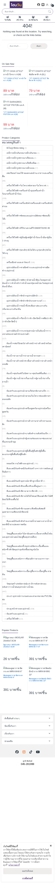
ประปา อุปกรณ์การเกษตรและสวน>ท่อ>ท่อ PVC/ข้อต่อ (27, 598)
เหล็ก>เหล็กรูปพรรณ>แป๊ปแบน (20, 158)
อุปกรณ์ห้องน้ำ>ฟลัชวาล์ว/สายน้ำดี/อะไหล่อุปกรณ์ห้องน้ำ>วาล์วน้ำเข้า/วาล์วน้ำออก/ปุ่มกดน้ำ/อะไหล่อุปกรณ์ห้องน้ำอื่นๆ (27, 283)
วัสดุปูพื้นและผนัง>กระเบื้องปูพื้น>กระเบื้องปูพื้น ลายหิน (26, 573)
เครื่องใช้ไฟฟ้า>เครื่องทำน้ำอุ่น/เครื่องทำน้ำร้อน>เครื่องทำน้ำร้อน (23, 192)
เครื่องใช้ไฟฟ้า (13, 619)
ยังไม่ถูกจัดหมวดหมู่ (15, 148)
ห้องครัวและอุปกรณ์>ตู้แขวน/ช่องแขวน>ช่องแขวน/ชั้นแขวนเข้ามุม (27, 440)
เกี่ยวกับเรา (46, 20)
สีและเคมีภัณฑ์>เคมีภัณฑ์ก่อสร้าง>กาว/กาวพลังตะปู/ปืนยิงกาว (27, 470)
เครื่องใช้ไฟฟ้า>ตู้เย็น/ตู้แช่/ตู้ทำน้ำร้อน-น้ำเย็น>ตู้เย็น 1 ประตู (27, 239)
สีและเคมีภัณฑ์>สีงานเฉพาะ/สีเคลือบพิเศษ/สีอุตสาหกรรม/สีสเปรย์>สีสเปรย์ (23, 510)
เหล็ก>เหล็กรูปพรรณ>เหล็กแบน (20, 168)
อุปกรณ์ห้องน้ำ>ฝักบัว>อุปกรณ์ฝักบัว (23, 296)
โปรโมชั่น (8, 20)
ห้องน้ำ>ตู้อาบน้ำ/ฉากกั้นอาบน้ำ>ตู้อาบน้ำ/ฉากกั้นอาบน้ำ (26, 380)
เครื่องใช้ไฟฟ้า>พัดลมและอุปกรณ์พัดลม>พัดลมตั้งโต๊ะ (26, 217)
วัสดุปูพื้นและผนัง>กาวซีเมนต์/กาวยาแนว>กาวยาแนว (25, 560)
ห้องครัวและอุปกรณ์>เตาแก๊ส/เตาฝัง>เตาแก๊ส (26, 391)
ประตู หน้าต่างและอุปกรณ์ (18, 609)
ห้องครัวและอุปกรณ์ (15, 614)
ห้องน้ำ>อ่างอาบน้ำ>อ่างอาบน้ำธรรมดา (24, 356)
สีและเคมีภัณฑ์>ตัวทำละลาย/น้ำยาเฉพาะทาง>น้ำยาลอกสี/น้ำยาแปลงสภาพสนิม (27, 523)
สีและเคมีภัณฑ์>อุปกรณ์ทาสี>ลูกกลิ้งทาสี (24, 481)
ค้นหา (49, 12)
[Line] (43, 4)
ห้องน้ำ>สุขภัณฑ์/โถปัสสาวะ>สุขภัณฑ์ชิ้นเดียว (27, 373)
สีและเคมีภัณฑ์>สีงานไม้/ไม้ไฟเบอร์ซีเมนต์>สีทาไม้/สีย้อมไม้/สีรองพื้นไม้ (27, 497)
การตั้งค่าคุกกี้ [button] (27, 878)
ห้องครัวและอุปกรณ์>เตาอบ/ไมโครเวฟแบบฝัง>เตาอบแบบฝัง (26, 397)
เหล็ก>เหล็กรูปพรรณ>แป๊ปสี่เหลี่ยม (22, 163)
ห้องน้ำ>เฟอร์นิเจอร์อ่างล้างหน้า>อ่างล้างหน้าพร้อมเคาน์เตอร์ (26, 345)
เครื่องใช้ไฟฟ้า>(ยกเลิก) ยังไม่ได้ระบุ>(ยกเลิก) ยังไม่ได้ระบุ (26, 251)
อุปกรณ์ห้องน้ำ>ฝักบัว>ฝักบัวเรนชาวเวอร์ (24, 301)
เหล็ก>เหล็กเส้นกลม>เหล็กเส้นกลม (22, 153)
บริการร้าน (19, 20)
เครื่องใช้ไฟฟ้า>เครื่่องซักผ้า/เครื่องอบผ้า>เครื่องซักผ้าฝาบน (27, 205)
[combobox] (24, 12)
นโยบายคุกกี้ (14, 865)
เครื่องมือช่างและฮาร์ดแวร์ (18, 262)
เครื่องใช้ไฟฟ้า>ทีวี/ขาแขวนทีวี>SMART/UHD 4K (28, 228)
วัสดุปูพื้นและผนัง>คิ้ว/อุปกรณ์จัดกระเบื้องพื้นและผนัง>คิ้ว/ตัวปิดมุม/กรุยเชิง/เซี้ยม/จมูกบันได (25, 548)
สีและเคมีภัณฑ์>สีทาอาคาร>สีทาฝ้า (22, 491)
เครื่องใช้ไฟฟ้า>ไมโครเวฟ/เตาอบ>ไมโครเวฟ (26, 185)
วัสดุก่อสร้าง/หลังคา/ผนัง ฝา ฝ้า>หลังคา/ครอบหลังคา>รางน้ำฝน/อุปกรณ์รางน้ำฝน (24, 585)
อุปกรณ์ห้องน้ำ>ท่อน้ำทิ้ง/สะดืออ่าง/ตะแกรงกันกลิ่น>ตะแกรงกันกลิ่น (24, 307)
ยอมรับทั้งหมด (27, 871)
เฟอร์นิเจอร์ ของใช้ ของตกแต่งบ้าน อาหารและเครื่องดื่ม (27, 175)
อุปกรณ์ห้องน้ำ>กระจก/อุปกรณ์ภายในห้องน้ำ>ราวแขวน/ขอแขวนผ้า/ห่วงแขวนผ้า (26, 332)
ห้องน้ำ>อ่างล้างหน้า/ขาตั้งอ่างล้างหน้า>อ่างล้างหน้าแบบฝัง (27, 362)
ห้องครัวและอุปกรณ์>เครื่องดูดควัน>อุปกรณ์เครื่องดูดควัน (26, 410)
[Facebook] (38, 4)
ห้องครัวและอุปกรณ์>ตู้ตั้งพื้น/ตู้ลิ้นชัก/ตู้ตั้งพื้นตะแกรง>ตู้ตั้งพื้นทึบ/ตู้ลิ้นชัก (24, 452)
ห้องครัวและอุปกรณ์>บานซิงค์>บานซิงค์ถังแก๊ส (27, 433)
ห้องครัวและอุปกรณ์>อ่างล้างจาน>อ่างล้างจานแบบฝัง (26, 422)
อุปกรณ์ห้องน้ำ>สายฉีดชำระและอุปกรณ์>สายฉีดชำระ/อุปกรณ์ (25, 269)
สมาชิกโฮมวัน (33, 20)
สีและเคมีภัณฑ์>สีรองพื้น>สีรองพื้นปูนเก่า (24, 486)
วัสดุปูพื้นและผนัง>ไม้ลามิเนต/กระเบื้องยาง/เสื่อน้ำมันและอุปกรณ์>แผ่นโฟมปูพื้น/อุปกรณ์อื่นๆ (27, 535)
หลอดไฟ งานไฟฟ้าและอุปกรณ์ (20, 463)
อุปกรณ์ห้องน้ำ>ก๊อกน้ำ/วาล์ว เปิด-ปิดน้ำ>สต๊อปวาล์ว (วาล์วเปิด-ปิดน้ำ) (27, 320)
